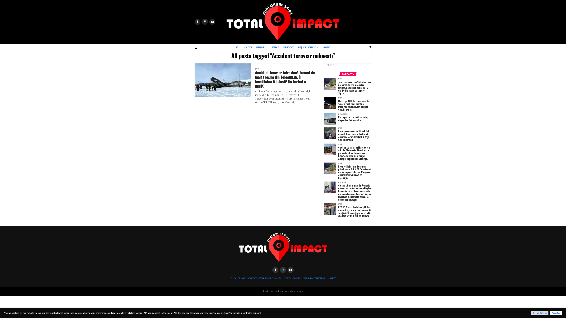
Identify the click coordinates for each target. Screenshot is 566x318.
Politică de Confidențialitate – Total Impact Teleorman (255, 278)
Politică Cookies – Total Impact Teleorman (305, 278)
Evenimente (261, 47)
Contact (326, 47)
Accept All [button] (556, 313)
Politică (248, 47)
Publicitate (288, 47)
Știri (238, 47)
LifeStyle (275, 47)
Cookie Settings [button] (540, 313)
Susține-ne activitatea (308, 47)
